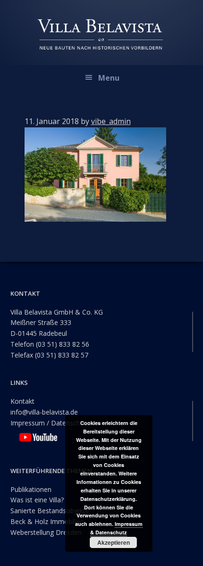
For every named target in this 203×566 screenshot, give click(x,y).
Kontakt (22, 401)
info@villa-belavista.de (44, 412)
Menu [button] (108, 78)
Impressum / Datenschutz (50, 422)
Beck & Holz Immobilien (47, 521)
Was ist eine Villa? (37, 499)
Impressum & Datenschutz (116, 528)
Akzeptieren (113, 542)
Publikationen (30, 489)
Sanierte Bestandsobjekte (49, 510)
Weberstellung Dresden (46, 532)
